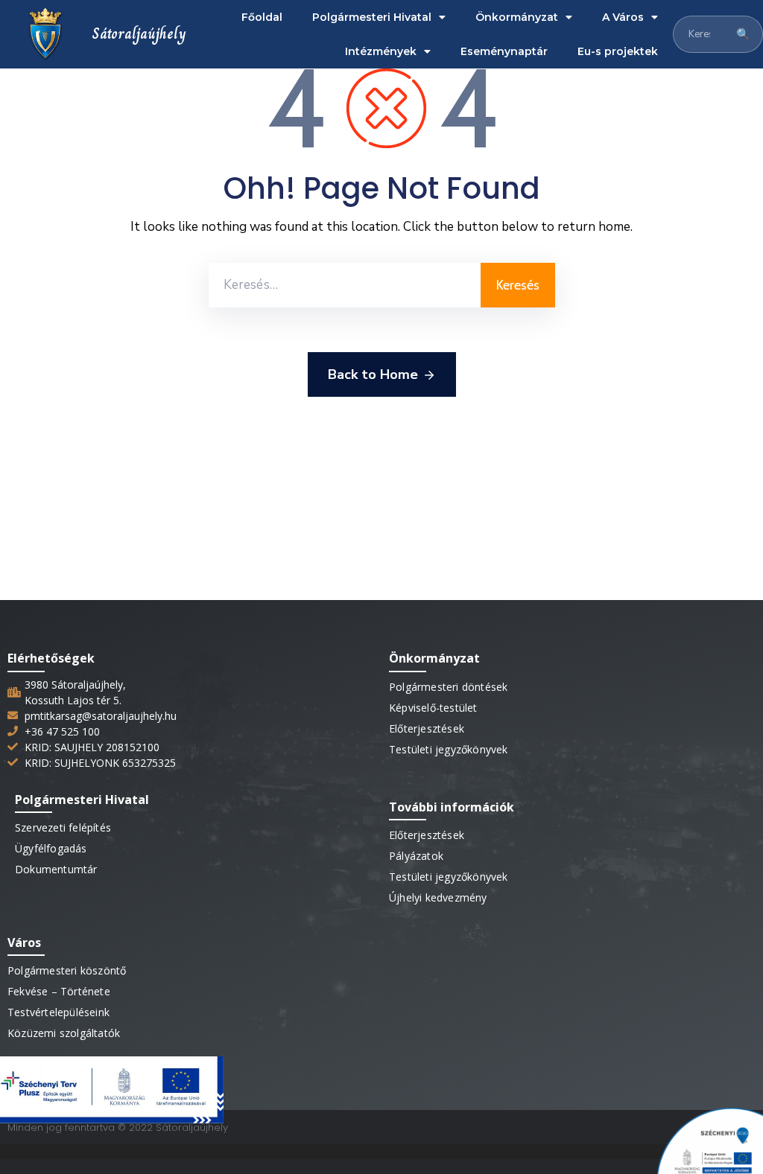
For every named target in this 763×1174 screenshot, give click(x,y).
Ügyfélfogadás (51, 848)
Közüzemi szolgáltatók (63, 1033)
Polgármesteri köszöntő (66, 970)
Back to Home (373, 374)
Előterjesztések (426, 728)
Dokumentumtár (56, 869)
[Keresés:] (345, 285)
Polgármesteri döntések (448, 687)
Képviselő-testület (433, 708)
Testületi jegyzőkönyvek (448, 749)
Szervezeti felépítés (63, 827)
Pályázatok (416, 856)
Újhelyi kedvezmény (438, 897)
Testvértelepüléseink (58, 1012)
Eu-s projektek (617, 51)
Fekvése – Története (58, 991)
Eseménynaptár (504, 51)
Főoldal (261, 17)
